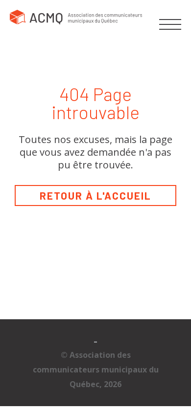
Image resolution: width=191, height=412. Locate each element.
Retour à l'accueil (95, 195)
